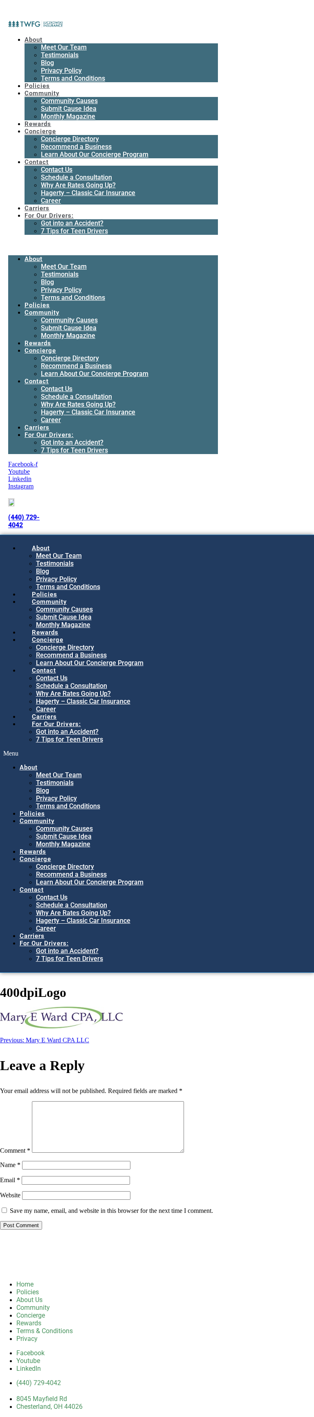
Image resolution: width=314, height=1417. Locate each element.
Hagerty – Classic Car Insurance (88, 193)
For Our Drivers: (49, 215)
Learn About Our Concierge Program (94, 154)
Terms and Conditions (73, 78)
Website (10, 1195)
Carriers (37, 208)
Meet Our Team (64, 47)
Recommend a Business (76, 147)
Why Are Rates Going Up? (78, 185)
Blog (47, 63)
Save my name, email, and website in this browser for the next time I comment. (111, 1210)
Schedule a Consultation (76, 177)
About (34, 39)
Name (10, 1164)
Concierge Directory (70, 139)
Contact (37, 162)
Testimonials (59, 55)
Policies (37, 86)
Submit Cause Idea (68, 108)
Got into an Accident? (72, 223)
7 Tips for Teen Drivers (74, 231)
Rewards (38, 124)
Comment (15, 1150)
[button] (113, 245)
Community (42, 93)
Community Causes (69, 101)
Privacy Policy (61, 70)
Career (51, 201)
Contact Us (56, 169)
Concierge (40, 131)
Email (10, 1179)
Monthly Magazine (68, 116)
